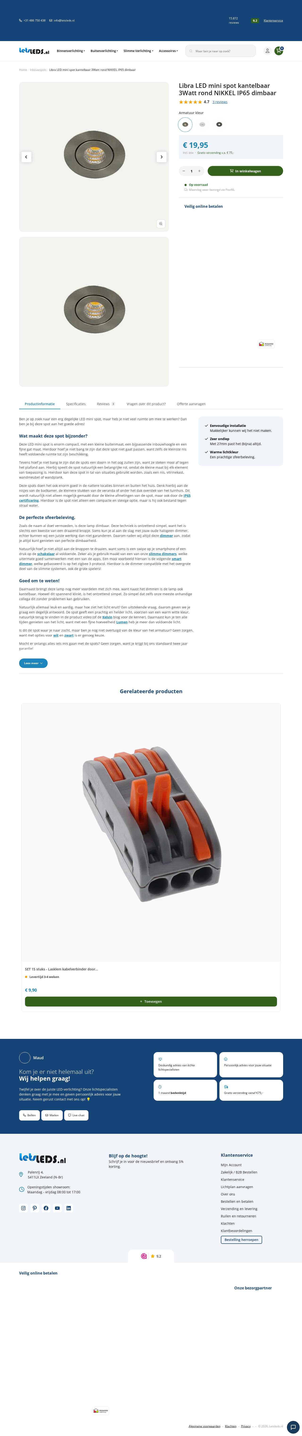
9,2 (158, 1256)
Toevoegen (153, 1001)
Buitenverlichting (103, 51)
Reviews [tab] (105, 404)
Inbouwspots (38, 70)
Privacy (246, 1426)
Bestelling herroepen (241, 1239)
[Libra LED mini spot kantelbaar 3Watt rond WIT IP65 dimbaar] (202, 125)
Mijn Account (231, 1165)
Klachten (228, 1223)
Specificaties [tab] (76, 404)
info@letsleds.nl (64, 20)
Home (23, 70)
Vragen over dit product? (146, 404)
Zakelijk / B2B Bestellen (239, 1172)
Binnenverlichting (70, 51)
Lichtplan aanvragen (237, 1187)
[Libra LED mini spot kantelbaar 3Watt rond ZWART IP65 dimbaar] (219, 125)
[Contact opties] (293, 1427)
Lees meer (31, 663)
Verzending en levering (239, 1209)
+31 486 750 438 (35, 20)
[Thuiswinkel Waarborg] (189, 20)
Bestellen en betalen (237, 1201)
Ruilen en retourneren (238, 1216)
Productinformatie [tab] (40, 404)
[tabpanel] (151, 542)
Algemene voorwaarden (204, 1426)
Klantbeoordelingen (236, 1230)
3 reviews (220, 102)
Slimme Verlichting (137, 51)
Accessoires (167, 51)
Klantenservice (273, 20)
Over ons (228, 1194)
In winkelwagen (248, 171)
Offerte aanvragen (191, 404)
